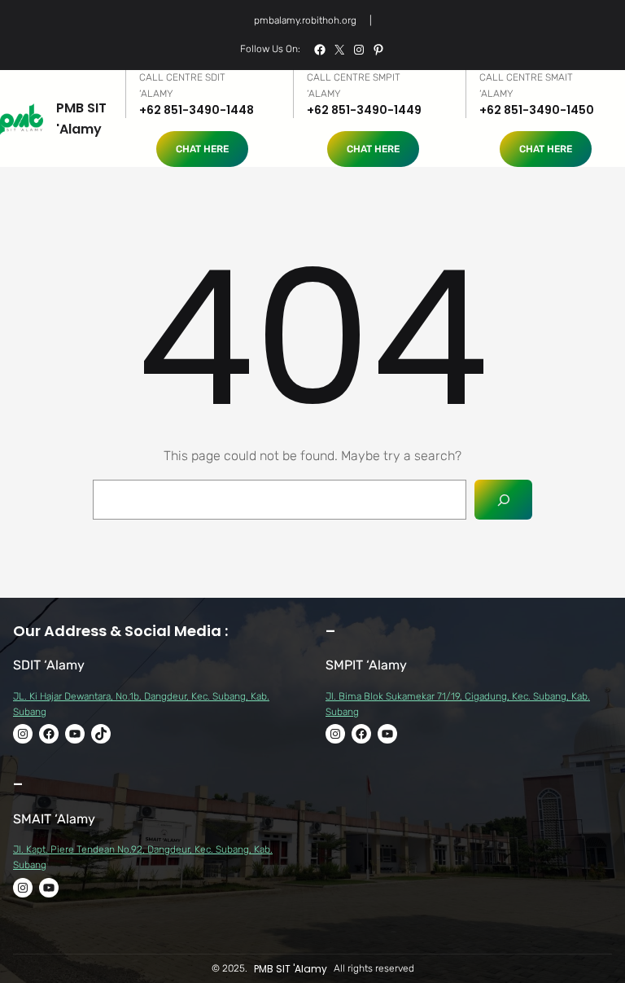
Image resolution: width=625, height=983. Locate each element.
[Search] (503, 500)
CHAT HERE (202, 149)
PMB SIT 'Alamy (290, 969)
